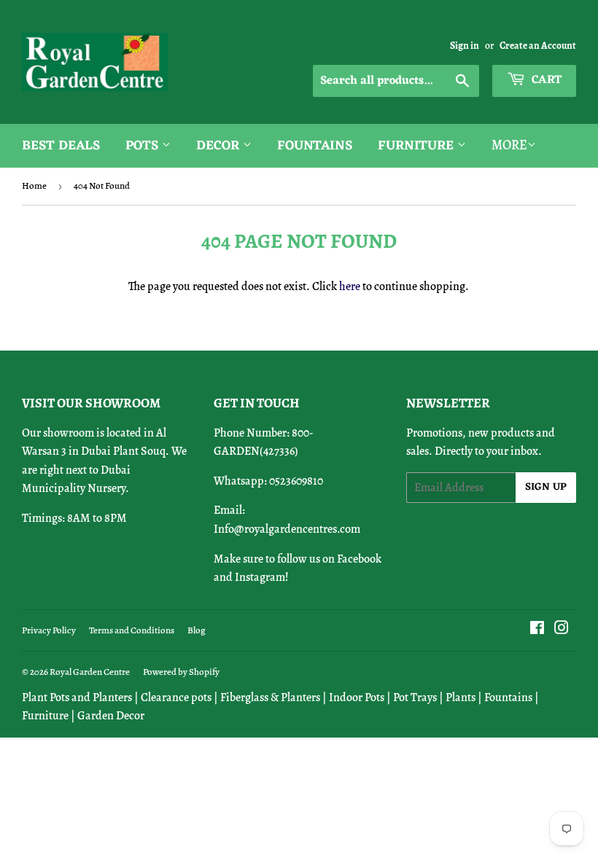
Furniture (417, 145)
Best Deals (61, 145)
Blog (196, 630)
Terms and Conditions (131, 630)
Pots (143, 145)
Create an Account (538, 45)
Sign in (464, 45)
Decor (219, 145)
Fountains (314, 145)
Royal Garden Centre (90, 671)
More (509, 145)
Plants (460, 697)
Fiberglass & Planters (270, 697)
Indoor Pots (356, 697)
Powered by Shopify (181, 671)
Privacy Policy (49, 630)
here (349, 286)
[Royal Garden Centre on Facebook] (537, 630)
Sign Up (546, 487)
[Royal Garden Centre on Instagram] (561, 630)
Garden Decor (110, 716)
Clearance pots (176, 697)
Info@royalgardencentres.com (287, 529)
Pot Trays (415, 697)
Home (34, 185)
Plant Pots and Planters (77, 697)
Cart (545, 80)
